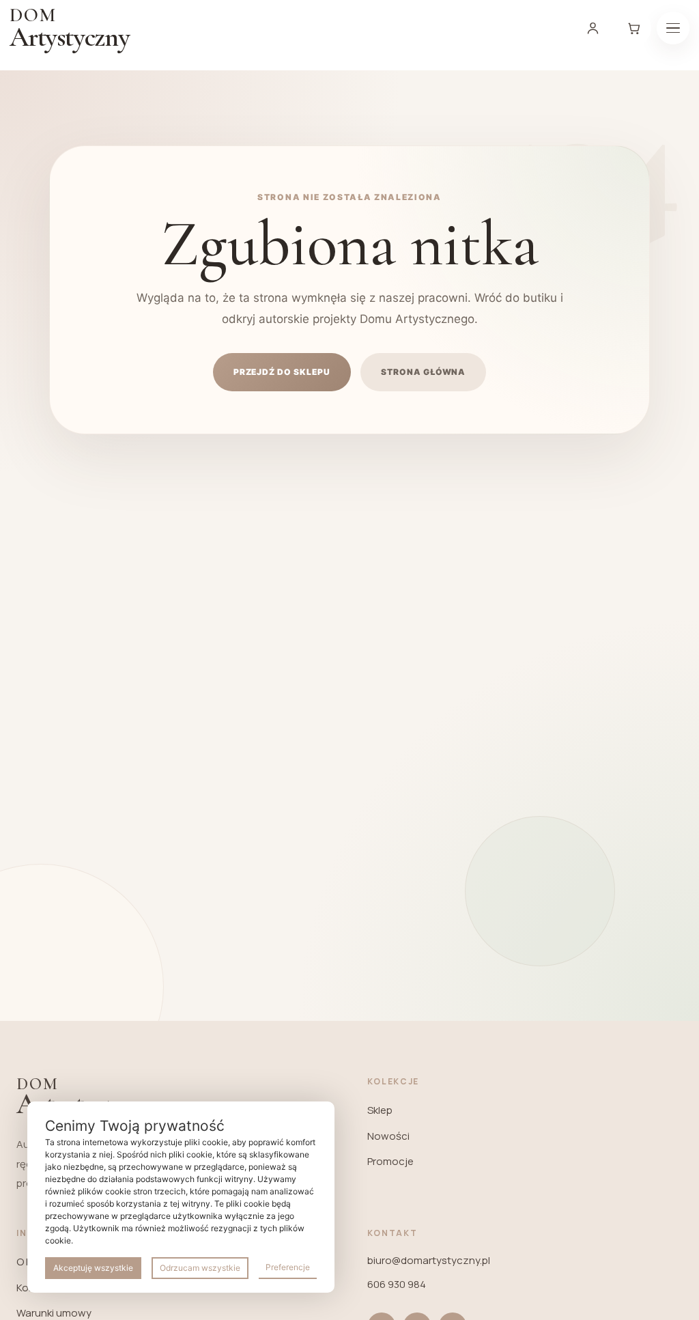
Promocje (390, 1161)
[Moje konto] (592, 28)
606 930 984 (396, 1284)
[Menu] (673, 28)
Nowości (388, 1136)
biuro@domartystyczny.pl (428, 1260)
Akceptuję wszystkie (93, 1268)
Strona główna (423, 372)
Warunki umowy (53, 1313)
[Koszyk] (633, 28)
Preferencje (288, 1267)
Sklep (380, 1110)
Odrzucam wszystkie (200, 1268)
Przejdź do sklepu (281, 372)
